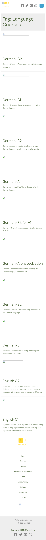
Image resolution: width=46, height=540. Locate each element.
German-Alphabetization (23, 263)
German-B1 (12, 345)
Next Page (23, 444)
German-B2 (12, 304)
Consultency (23, 482)
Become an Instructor (23, 472)
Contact (23, 497)
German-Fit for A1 (17, 222)
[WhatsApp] (35, 5)
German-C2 (12, 59)
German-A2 (12, 140)
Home (23, 456)
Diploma (23, 466)
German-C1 (12, 100)
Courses (23, 461)
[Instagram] (31, 5)
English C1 (11, 419)
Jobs (23, 477)
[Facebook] (22, 5)
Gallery (23, 487)
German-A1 (12, 181)
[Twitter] (26, 5)
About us (23, 492)
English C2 (11, 381)
